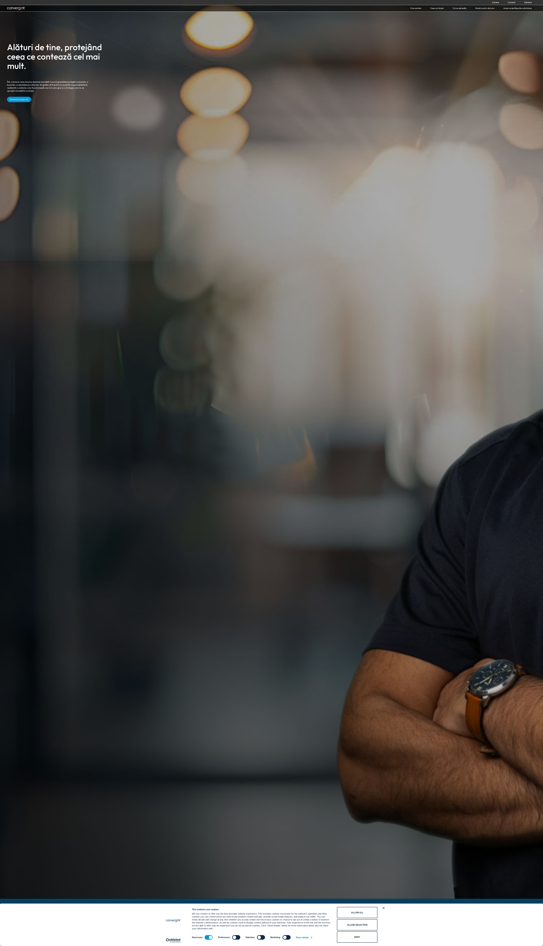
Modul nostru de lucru (484, 8)
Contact (511, 2)
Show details (302, 937)
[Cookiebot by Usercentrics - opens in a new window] (173, 940)
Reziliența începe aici (19, 99)
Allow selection (357, 925)
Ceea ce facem (437, 8)
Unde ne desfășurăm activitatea (517, 8)
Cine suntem (415, 8)
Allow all (357, 912)
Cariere (495, 2)
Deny (357, 937)
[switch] (236, 937)
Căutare (528, 2)
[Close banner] (384, 908)
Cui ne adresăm (459, 8)
